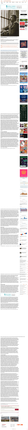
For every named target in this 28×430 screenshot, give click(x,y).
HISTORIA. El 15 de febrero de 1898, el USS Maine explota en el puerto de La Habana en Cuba (9, 46)
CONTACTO (11, 425)
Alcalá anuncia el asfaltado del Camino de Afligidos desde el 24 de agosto (24, 61)
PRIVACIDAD (11, 424)
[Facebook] (23, 1)
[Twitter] (24, 1)
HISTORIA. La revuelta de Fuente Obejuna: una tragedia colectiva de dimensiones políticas (5, 420)
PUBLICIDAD (14, 425)
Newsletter (2, 3)
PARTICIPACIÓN (11, 426)
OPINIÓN (20, 238)
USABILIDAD (14, 424)
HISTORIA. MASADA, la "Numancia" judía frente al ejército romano (14, 420)
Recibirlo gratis (17, 409)
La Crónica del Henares (7, 0)
